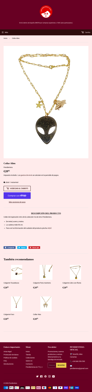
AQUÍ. (50, 228)
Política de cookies (10, 358)
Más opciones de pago (17, 202)
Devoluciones (8, 364)
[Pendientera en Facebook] (41, 377)
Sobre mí (29, 361)
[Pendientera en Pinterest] (45, 377)
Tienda (28, 355)
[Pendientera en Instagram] (49, 377)
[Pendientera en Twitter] (37, 377)
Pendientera (13, 383)
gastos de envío (26, 175)
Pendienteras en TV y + (34, 367)
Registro (61, 365)
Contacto (29, 364)
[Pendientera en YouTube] (53, 377)
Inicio (5, 38)
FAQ (5, 361)
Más (6, 32)
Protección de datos (11, 355)
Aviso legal (8, 351)
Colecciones (30, 358)
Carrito (87, 32)
